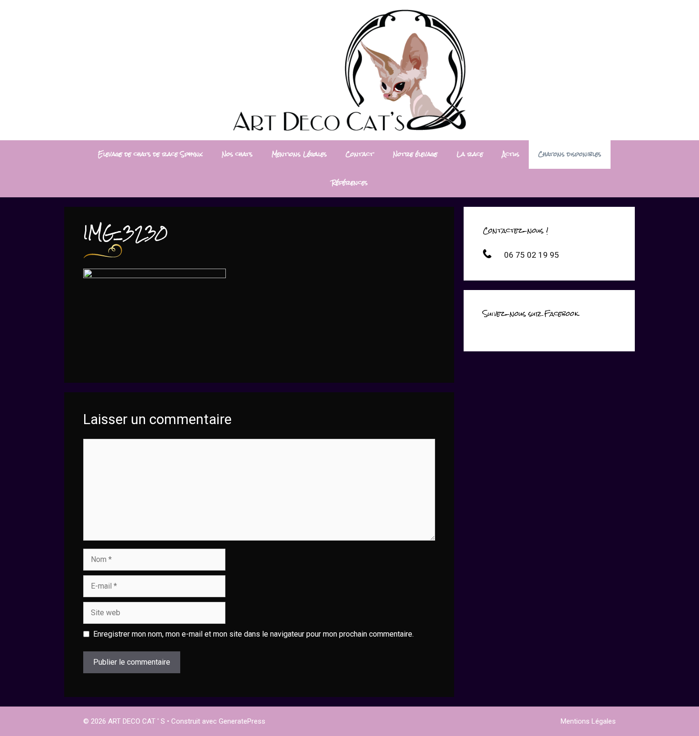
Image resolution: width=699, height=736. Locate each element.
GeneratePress (242, 721)
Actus (510, 154)
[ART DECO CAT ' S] (349, 69)
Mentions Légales (299, 154)
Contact (360, 154)
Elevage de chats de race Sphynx (150, 154)
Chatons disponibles (569, 154)
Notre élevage (415, 154)
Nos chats (237, 154)
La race (469, 154)
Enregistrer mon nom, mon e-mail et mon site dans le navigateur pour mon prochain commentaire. (253, 634)
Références (349, 183)
